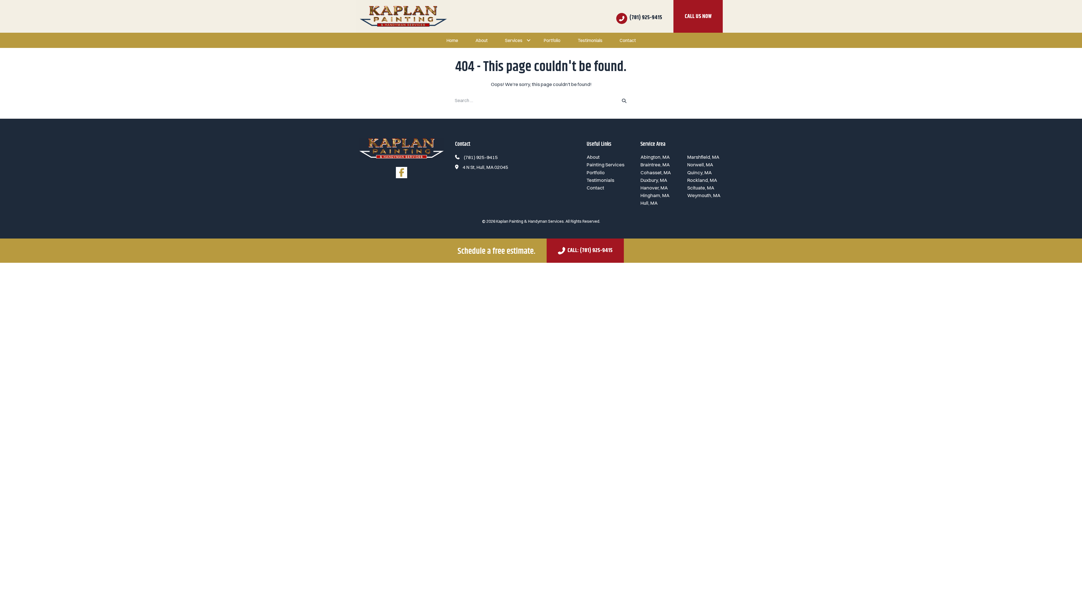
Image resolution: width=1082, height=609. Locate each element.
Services (513, 40)
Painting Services (605, 164)
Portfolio (552, 40)
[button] (528, 40)
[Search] (624, 101)
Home (452, 40)
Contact (628, 40)
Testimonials (590, 40)
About (481, 40)
